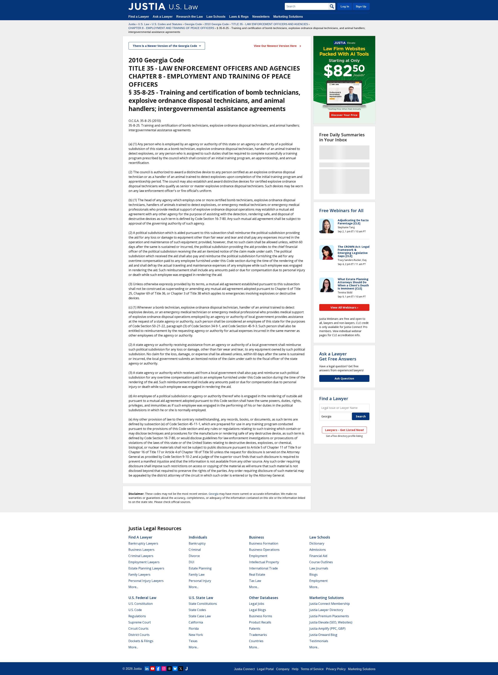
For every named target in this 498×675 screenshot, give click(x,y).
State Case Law (200, 616)
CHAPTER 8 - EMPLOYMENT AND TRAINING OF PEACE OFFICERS (171, 28)
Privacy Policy (336, 669)
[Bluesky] (175, 668)
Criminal (195, 549)
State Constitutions (203, 604)
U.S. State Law (201, 597)
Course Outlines (321, 562)
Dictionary (316, 543)
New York (196, 635)
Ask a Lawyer (163, 16)
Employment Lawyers (144, 562)
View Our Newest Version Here (275, 46)
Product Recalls (260, 622)
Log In (345, 6)
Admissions (317, 549)
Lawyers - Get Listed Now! (344, 430)
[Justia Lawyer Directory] (186, 668)
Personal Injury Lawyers (146, 581)
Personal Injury (200, 581)
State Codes (197, 610)
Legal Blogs (257, 610)
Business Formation (263, 543)
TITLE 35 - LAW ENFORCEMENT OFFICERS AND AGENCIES (269, 24)
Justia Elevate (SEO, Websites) (330, 622)
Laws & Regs (239, 16)
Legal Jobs (256, 604)
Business (256, 537)
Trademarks (258, 635)
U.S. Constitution (140, 604)
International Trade (263, 568)
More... (133, 587)
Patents (254, 628)
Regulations (137, 616)
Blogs (313, 574)
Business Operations (264, 549)
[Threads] (169, 668)
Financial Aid (318, 556)
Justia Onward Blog (323, 635)
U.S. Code (135, 610)
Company (282, 669)
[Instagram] (163, 668)
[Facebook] (158, 668)
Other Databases (263, 597)
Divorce (194, 556)
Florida (194, 628)
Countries (256, 641)
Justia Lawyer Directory (326, 610)
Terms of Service (312, 669)
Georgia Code (193, 24)
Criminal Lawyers (140, 556)
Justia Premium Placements (329, 616)
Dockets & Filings (140, 641)
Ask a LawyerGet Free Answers (337, 356)
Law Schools (215, 16)
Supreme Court (139, 622)
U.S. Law (143, 24)
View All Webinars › (344, 307)
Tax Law (255, 581)
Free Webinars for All (341, 210)
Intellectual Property (264, 562)
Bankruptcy (197, 543)
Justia (132, 24)
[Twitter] (180, 668)
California (196, 622)
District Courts (139, 635)
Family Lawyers (139, 574)
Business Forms (260, 616)
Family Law (196, 574)
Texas (193, 641)
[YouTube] (152, 668)
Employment (258, 556)
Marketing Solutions (288, 16)
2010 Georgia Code (216, 24)
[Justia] (146, 6)
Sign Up (361, 6)
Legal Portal (265, 669)
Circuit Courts (138, 628)
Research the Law (189, 16)
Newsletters (261, 16)
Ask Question (344, 378)
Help (295, 669)
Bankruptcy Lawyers (143, 543)
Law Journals (318, 568)
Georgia (213, 494)
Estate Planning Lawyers (146, 568)
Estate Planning (200, 568)
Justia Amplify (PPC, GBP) (327, 628)
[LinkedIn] (147, 668)
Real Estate (257, 574)
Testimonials (318, 641)
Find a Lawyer (138, 16)
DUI (191, 562)
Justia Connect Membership (329, 604)
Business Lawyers (141, 549)
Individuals (198, 537)
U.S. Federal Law (142, 597)
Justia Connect (244, 669)
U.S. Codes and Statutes (167, 24)
